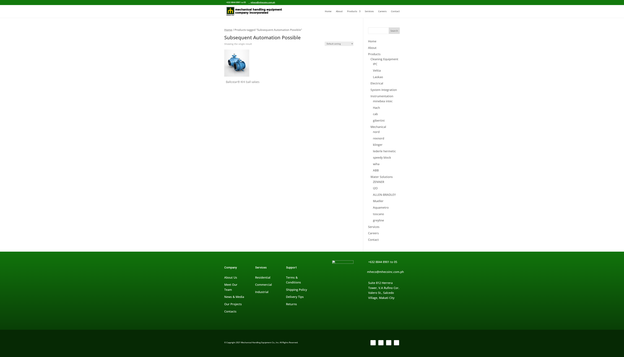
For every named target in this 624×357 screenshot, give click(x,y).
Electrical (376, 83)
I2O (375, 188)
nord (376, 132)
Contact (395, 11)
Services (369, 11)
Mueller (378, 201)
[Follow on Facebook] (373, 342)
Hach (376, 108)
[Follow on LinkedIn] (388, 342)
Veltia (377, 70)
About (339, 11)
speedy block (382, 157)
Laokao (378, 77)
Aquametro (381, 207)
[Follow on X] (381, 342)
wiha (376, 164)
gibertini (379, 120)
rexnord (378, 138)
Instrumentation (381, 96)
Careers (382, 11)
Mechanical (378, 127)
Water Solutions (381, 177)
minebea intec (383, 101)
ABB (376, 170)
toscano (378, 214)
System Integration (383, 90)
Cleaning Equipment (384, 59)
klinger (378, 145)
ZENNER (378, 182)
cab (375, 114)
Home (328, 11)
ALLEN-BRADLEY (384, 195)
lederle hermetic (384, 151)
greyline (378, 220)
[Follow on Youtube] (396, 342)
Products (352, 11)
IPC (375, 64)
